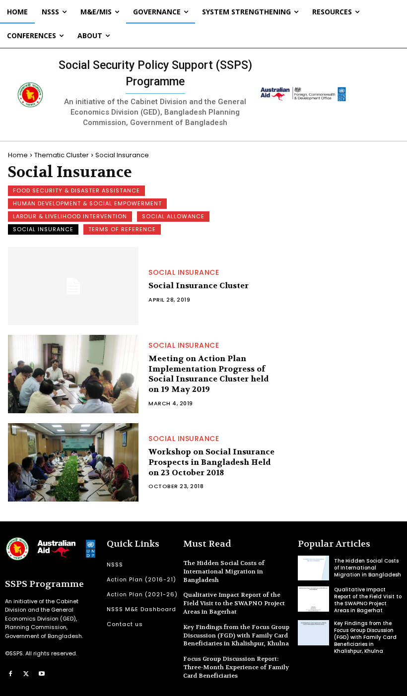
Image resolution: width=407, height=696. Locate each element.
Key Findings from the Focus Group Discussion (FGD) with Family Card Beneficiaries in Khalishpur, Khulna (236, 635)
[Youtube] (41, 673)
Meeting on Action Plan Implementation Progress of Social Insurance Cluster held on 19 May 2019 (208, 373)
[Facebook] (10, 673)
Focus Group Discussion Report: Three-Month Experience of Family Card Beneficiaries (236, 667)
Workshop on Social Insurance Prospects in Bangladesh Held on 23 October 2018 (211, 462)
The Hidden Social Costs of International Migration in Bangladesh (224, 571)
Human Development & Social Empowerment (87, 203)
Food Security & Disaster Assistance (76, 190)
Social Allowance (173, 216)
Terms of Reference (122, 229)
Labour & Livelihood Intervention (70, 216)
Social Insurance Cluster (198, 285)
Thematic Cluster (61, 155)
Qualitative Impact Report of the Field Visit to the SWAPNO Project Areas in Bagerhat (234, 603)
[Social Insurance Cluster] (73, 286)
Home (18, 155)
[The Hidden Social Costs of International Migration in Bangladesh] (313, 568)
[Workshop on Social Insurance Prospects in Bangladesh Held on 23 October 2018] (73, 462)
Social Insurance (43, 229)
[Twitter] (26, 673)
